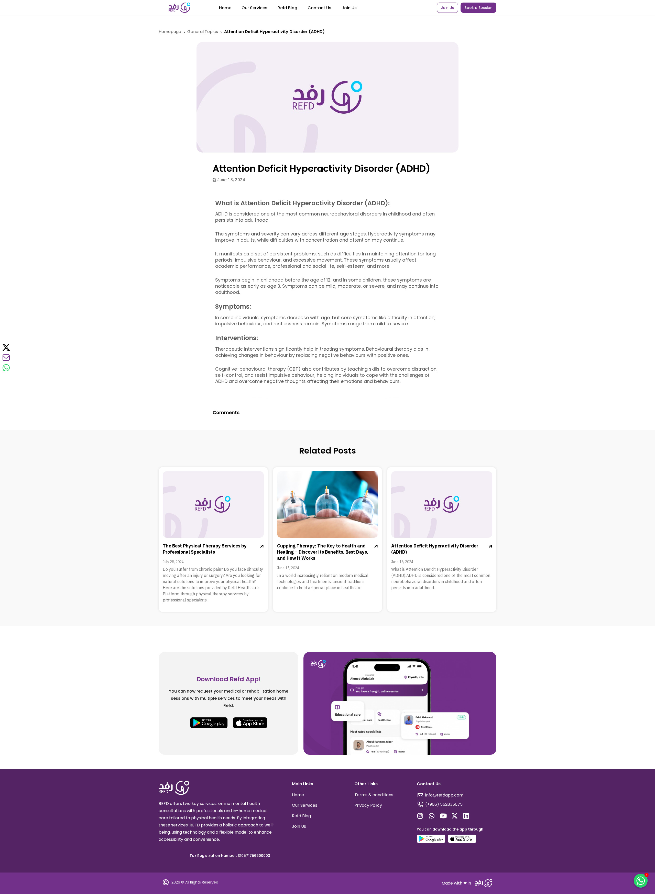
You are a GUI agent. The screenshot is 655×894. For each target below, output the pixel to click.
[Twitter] (6, 347)
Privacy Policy (368, 805)
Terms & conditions (373, 795)
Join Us (349, 8)
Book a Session (478, 7)
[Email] (6, 357)
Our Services (254, 8)
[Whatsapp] (431, 816)
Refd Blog (287, 8)
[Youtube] (443, 816)
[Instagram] (420, 816)
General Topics (202, 32)
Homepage (170, 32)
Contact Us (319, 8)
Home (225, 8)
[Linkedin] (466, 816)
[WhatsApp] (6, 368)
